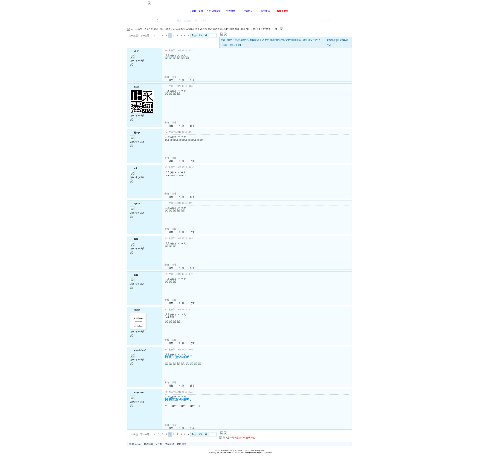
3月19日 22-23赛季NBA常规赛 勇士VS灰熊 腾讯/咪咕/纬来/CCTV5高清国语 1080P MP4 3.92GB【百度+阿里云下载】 (222, 29)
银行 (197, 20)
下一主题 (144, 35)
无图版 (159, 444)
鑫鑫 (136, 239)
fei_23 (136, 51)
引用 (181, 80)
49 (166, 391)
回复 (171, 80)
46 (166, 274)
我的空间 (167, 20)
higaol (136, 86)
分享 (192, 80)
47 (166, 309)
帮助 (204, 20)
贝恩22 (137, 310)
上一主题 (133, 35)
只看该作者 (170, 55)
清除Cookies (135, 444)
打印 (329, 45)
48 (166, 349)
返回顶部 (181, 444)
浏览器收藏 (342, 40)
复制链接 (331, 40)
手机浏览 (169, 444)
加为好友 (131, 51)
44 (166, 203)
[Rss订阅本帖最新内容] (281, 29)
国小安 (137, 132)
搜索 (179, 20)
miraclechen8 (140, 350)
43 (166, 167)
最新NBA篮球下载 (153, 29)
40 (166, 50)
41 (166, 86)
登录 (322, 20)
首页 (155, 20)
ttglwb (137, 203)
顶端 (174, 76)
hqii (135, 168)
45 (166, 238)
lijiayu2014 (139, 392)
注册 (327, 20)
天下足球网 (136, 29)
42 (166, 132)
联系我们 (148, 444)
